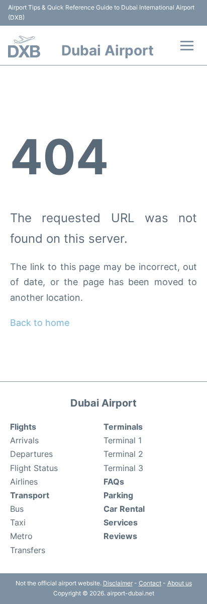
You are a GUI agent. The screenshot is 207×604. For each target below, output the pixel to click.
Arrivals (24, 440)
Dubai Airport (107, 50)
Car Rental (124, 509)
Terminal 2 (123, 454)
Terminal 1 (123, 440)
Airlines (24, 482)
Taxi (18, 522)
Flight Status (34, 468)
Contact (150, 583)
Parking (118, 495)
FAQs (114, 482)
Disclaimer (118, 583)
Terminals (123, 427)
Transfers (27, 550)
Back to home (39, 322)
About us (179, 583)
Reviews (120, 536)
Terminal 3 (123, 468)
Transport (29, 495)
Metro (21, 536)
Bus (17, 509)
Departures (31, 454)
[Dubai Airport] (24, 46)
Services (121, 522)
